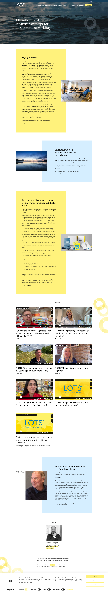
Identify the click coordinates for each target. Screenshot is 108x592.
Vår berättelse (80, 5)
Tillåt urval (95, 580)
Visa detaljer (70, 589)
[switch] (39, 589)
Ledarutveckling (62, 5)
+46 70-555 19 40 (50, 548)
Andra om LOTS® (72, 5)
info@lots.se (52, 565)
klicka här (47, 120)
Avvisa (95, 584)
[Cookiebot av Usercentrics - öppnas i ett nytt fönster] (10, 589)
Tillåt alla (95, 576)
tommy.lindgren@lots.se (52, 546)
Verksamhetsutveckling (51, 5)
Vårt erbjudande (40, 5)
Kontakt (89, 5)
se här (41, 116)
